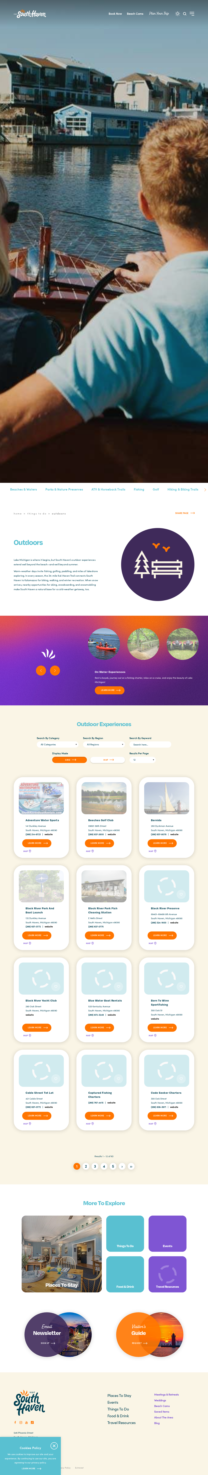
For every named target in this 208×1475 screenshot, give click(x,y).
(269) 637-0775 (96, 926)
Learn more (28, 1468)
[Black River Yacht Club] (41, 979)
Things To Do (118, 1408)
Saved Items (161, 1411)
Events (112, 1402)
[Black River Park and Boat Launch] (41, 886)
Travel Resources (121, 1422)
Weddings (160, 1400)
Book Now (115, 13)
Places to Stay (119, 1395)
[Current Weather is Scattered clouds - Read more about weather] (177, 13)
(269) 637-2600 (96, 834)
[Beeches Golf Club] (104, 798)
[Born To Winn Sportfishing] (166, 979)
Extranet (79, 1467)
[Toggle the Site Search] (185, 13)
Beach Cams (135, 13)
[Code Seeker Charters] (166, 1071)
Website (49, 834)
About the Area (163, 1417)
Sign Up (45, 1343)
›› (131, 1166)
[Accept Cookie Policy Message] (54, 1445)
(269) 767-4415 (95, 1102)
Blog (157, 1423)
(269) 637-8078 (158, 834)
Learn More (35, 843)
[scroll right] (205, 489)
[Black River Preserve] (166, 886)
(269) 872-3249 (96, 1014)
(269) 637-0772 (33, 926)
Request (137, 1343)
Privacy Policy (64, 1467)
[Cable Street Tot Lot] (41, 1071)
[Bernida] (166, 798)
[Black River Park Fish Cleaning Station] (104, 886)
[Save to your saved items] (56, 806)
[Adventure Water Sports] (41, 798)
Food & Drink (118, 1415)
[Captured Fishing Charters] (104, 1071)
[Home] (30, 13)
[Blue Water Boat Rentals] (104, 979)
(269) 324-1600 (158, 922)
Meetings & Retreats (166, 1394)
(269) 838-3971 (158, 1106)
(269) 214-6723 (33, 834)
